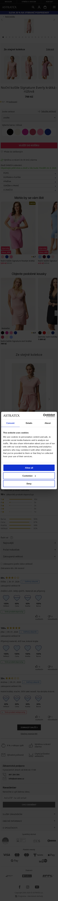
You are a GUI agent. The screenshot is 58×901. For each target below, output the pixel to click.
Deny (29, 483)
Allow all (29, 468)
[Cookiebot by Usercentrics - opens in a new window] (43, 415)
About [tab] (48, 423)
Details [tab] (29, 423)
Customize (27, 476)
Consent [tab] (10, 423)
